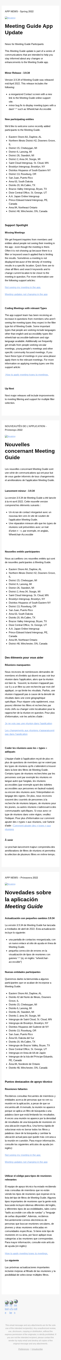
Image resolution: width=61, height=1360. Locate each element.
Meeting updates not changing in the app (26, 294)
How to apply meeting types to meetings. (27, 374)
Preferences (23, 1349)
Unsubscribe (37, 1349)
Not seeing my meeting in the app (23, 287)
